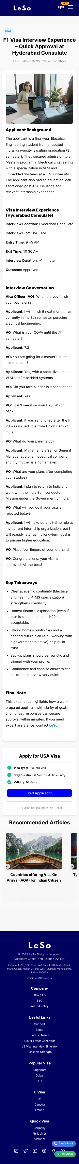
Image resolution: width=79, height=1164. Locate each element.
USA (39, 1081)
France (39, 1110)
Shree (62, 61)
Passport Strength (40, 1052)
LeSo (53, 725)
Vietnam (39, 1139)
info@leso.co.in (43, 978)
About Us (39, 995)
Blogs (39, 1029)
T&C (39, 1000)
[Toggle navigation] (70, 7)
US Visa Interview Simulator (39, 1046)
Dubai (39, 1075)
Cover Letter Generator (39, 1040)
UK (40, 1098)
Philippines (39, 1133)
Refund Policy (39, 1006)
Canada (39, 1104)
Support (39, 1024)
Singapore (39, 1069)
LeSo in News (40, 1035)
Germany (40, 1128)
